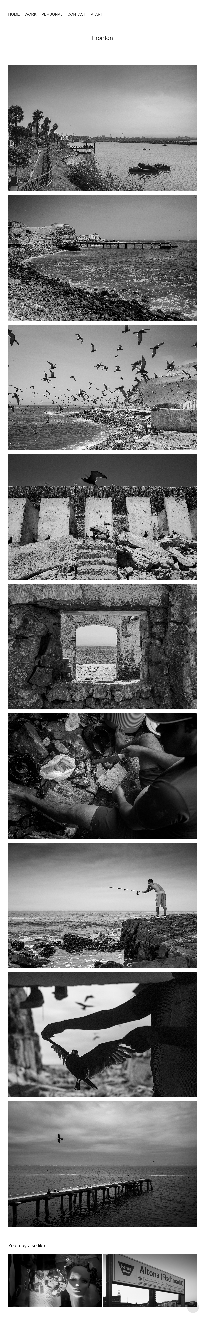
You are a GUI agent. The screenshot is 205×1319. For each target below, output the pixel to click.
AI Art (97, 14)
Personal (52, 14)
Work (31, 14)
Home (14, 14)
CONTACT (76, 14)
